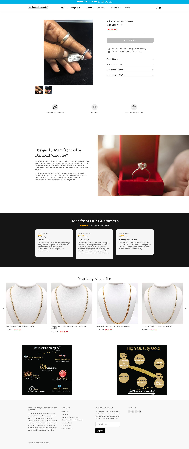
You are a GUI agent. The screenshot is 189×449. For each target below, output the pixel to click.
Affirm (133, 51)
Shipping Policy (67, 423)
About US (65, 411)
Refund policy (66, 425)
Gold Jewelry (115, 8)
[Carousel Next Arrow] (186, 308)
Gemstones (101, 8)
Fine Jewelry (75, 8)
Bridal (63, 8)
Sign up (100, 431)
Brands (127, 8)
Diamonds (89, 8)
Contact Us (65, 414)
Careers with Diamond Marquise (72, 420)
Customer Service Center (70, 417)
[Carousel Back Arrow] (3, 308)
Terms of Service (67, 428)
